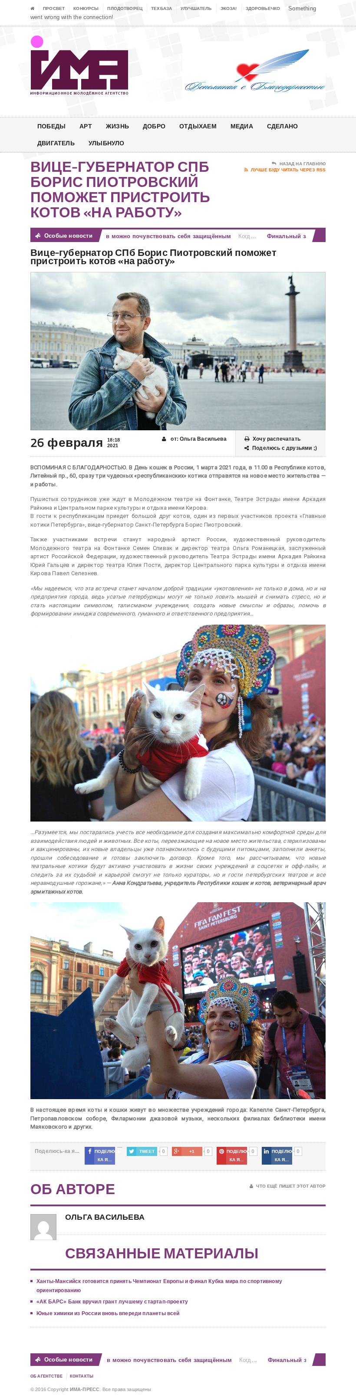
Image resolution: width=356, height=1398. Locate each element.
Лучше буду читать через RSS (288, 169)
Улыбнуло (107, 142)
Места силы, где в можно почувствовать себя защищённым (128, 236)
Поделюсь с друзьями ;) (284, 448)
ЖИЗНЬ (117, 126)
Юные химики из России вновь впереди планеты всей (108, 1313)
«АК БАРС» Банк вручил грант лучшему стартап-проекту (112, 1302)
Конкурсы (86, 8)
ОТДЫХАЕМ (198, 126)
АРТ (85, 126)
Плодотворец (124, 8)
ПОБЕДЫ (51, 126)
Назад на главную (303, 163)
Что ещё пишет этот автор (291, 1186)
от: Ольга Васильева (198, 439)
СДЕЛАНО (282, 126)
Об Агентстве (46, 1376)
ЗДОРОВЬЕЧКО (263, 8)
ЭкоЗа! (229, 8)
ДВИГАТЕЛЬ (56, 142)
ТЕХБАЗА (161, 8)
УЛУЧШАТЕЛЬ (196, 8)
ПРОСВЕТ (54, 8)
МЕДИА (242, 126)
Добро (154, 126)
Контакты (81, 1376)
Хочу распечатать (276, 439)
